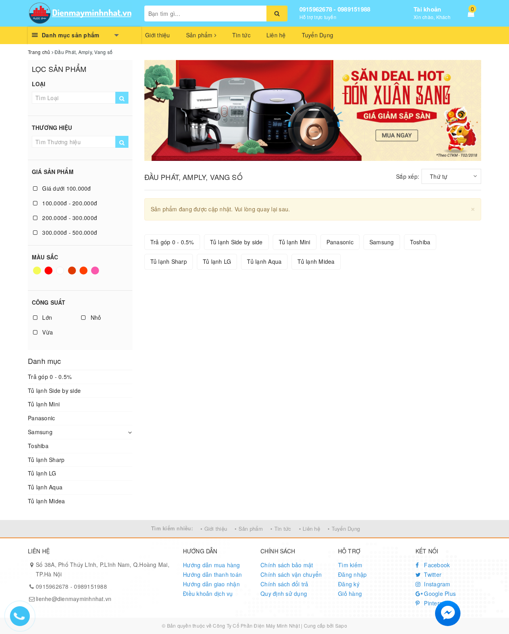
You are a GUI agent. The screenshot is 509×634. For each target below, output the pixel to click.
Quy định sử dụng (283, 593)
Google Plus (439, 593)
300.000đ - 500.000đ (69, 232)
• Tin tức (280, 528)
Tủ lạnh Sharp (46, 460)
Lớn (46, 317)
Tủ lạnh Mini (44, 404)
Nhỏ (95, 317)
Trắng (61, 274)
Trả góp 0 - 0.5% (50, 377)
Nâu (72, 274)
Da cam (84, 274)
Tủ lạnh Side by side (54, 390)
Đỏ (49, 274)
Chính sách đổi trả (284, 584)
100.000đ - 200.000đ (69, 203)
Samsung (40, 432)
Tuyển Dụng (318, 35)
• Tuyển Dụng (344, 528)
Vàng (37, 274)
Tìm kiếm (350, 565)
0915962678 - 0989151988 (335, 9)
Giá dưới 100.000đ (66, 188)
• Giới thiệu (213, 528)
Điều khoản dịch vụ (208, 593)
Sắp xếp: (407, 176)
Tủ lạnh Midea (46, 501)
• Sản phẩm (249, 528)
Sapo (341, 625)
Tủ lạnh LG (42, 473)
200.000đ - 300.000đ (69, 218)
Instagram (436, 584)
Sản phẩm (200, 35)
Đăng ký (348, 584)
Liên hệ (276, 35)
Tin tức (241, 35)
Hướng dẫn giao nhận (211, 584)
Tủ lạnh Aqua (45, 487)
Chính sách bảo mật (286, 565)
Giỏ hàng (350, 593)
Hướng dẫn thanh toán (212, 574)
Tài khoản (427, 9)
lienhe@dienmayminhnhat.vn (73, 599)
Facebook (436, 565)
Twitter (431, 574)
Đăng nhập (352, 574)
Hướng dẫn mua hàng (211, 565)
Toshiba (38, 446)
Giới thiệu (157, 35)
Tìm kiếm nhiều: (172, 528)
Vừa (47, 332)
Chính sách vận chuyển (291, 574)
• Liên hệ (309, 528)
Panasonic (41, 418)
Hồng (95, 274)
